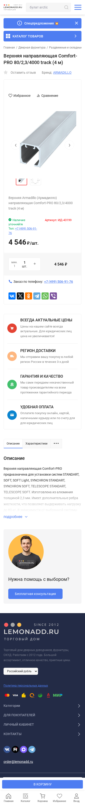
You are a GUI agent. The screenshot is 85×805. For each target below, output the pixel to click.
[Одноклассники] (28, 295)
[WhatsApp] (45, 295)
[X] (20, 295)
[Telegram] (36, 295)
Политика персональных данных (26, 685)
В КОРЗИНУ (43, 784)
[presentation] (15, 145)
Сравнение (49, 95)
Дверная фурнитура (32, 47)
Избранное (21, 95)
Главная (9, 47)
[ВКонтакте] (12, 295)
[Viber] (53, 295)
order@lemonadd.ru (18, 761)
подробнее (13, 516)
